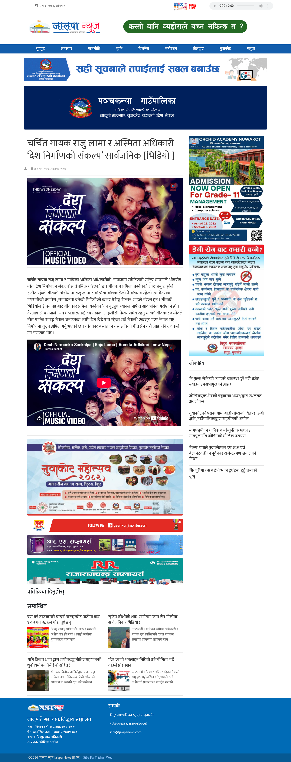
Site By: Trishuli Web (97, 758)
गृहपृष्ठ (40, 49)
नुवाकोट (225, 49)
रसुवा (251, 49)
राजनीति (94, 49)
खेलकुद (198, 49)
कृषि (119, 49)
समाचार (66, 49)
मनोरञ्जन (171, 49)
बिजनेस (143, 49)
